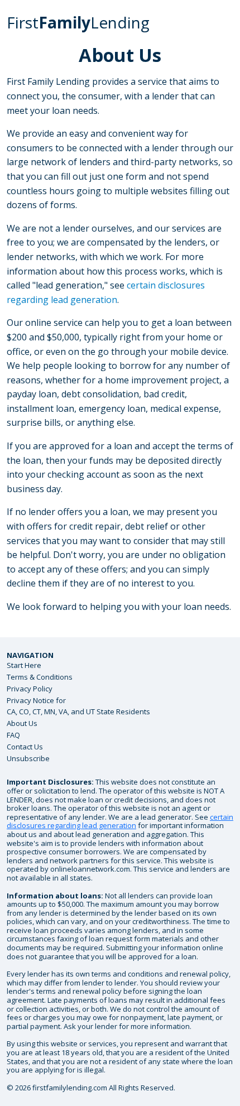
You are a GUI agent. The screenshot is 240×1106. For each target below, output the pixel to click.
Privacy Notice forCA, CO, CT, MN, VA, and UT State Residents (78, 706)
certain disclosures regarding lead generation (120, 821)
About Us (22, 723)
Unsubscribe (28, 758)
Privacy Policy (29, 689)
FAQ (13, 735)
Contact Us (25, 747)
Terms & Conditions (40, 677)
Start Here (24, 665)
